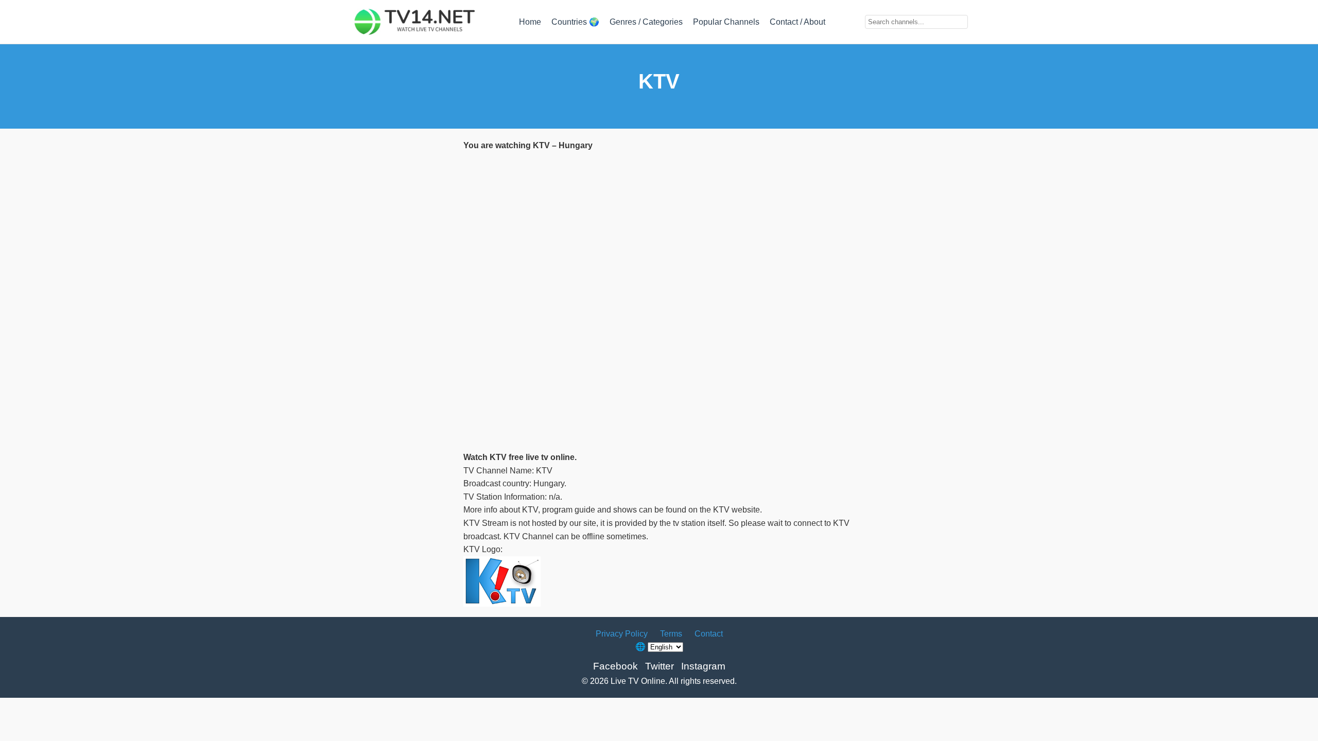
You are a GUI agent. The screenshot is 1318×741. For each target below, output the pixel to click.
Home (530, 21)
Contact (709, 633)
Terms (671, 633)
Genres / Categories (646, 21)
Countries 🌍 (575, 21)
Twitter (659, 666)
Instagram (703, 666)
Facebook (615, 666)
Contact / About (797, 21)
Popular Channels (726, 21)
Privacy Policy (622, 633)
